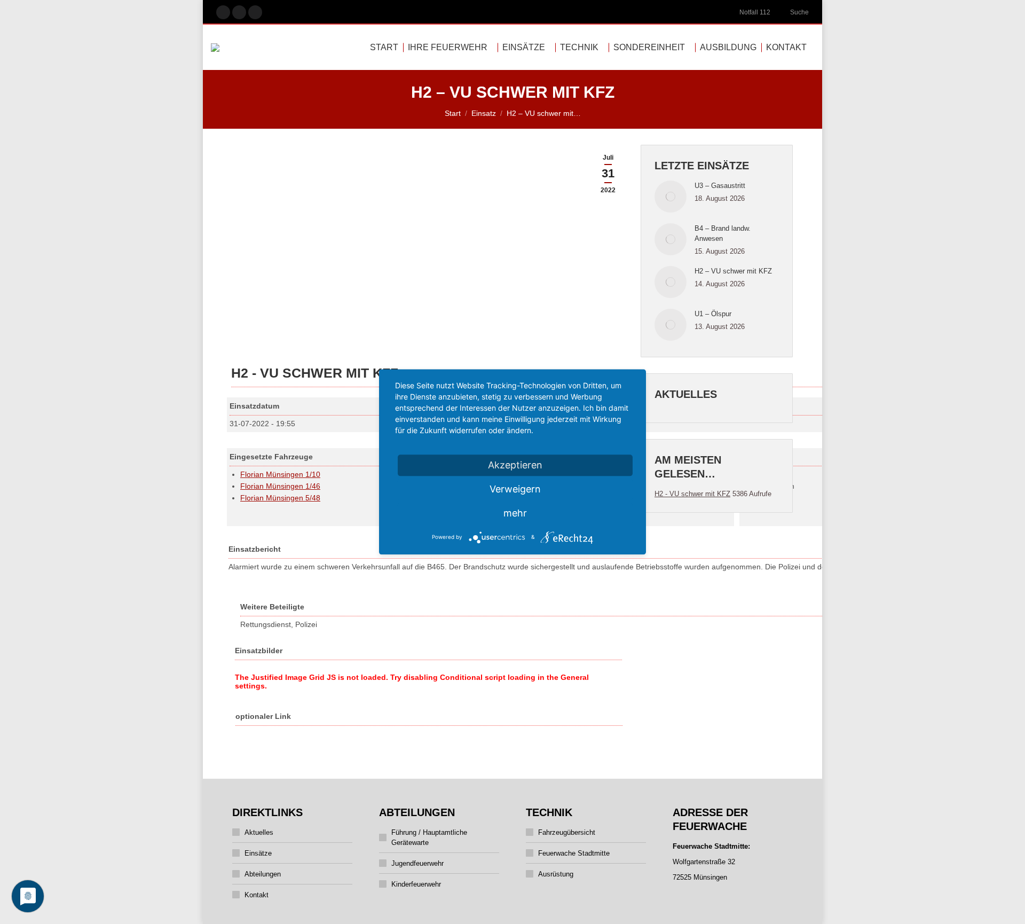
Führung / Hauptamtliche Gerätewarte (429, 837)
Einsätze (258, 853)
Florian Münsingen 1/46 (280, 486)
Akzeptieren (515, 465)
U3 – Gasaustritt (720, 186)
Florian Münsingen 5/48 (280, 498)
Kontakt (257, 895)
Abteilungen (263, 874)
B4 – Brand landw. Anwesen (723, 233)
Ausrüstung (555, 874)
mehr (515, 513)
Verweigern (515, 489)
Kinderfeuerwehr (416, 884)
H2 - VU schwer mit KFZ (692, 494)
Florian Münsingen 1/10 (280, 474)
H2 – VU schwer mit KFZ (733, 271)
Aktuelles (259, 832)
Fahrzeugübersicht (566, 832)
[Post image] (671, 197)
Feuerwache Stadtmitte (574, 853)
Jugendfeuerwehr (417, 863)
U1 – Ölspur (713, 314)
